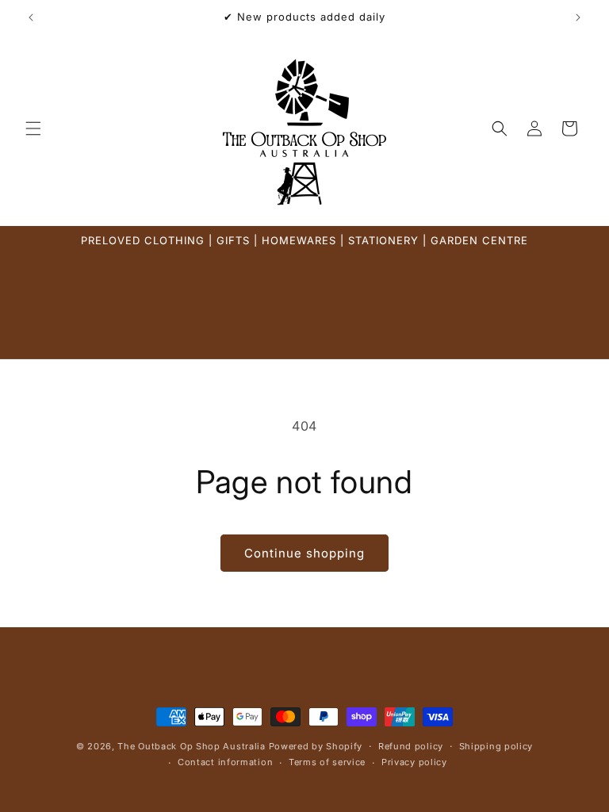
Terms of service (327, 762)
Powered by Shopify (316, 746)
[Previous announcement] (30, 17)
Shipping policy (496, 746)
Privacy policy (414, 762)
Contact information (225, 762)
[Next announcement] (578, 17)
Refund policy (410, 746)
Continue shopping (304, 553)
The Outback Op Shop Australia (191, 746)
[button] (33, 128)
